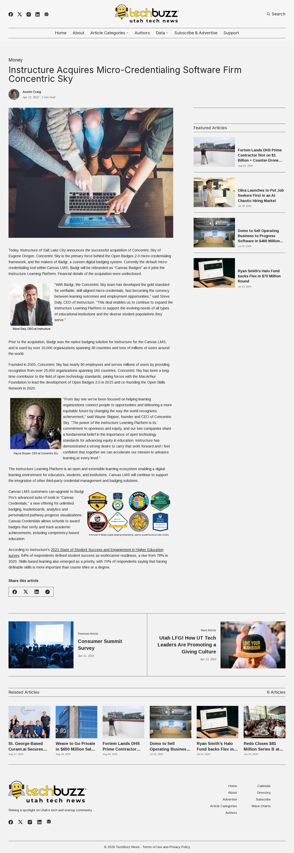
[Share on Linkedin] (37, 592)
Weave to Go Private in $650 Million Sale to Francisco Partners (75, 746)
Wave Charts (261, 806)
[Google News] (46, 14)
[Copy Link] (47, 592)
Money (16, 60)
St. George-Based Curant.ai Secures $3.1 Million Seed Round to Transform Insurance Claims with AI (28, 746)
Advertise (230, 799)
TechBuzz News (128, 847)
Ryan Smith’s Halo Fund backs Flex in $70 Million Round (259, 276)
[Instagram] (29, 14)
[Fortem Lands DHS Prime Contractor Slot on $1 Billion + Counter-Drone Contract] (123, 722)
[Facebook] (11, 14)
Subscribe (263, 799)
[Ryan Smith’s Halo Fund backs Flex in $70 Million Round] (217, 722)
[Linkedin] (37, 14)
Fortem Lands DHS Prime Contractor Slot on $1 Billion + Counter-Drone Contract (260, 155)
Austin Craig (32, 92)
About (78, 33)
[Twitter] (20, 14)
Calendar (264, 786)
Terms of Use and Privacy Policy (166, 847)
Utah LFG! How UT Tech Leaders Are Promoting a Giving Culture (187, 644)
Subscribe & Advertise (195, 33)
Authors (142, 33)
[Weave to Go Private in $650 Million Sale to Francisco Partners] (76, 722)
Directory (264, 792)
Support (231, 33)
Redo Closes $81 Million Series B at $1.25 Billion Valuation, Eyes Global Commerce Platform (261, 746)
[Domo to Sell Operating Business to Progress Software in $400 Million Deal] (170, 722)
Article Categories (223, 806)
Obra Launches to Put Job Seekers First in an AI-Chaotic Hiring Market (261, 195)
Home (61, 33)
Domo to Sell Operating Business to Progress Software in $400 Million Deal (259, 236)
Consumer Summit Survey (100, 645)
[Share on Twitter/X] (25, 592)
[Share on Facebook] (14, 592)
